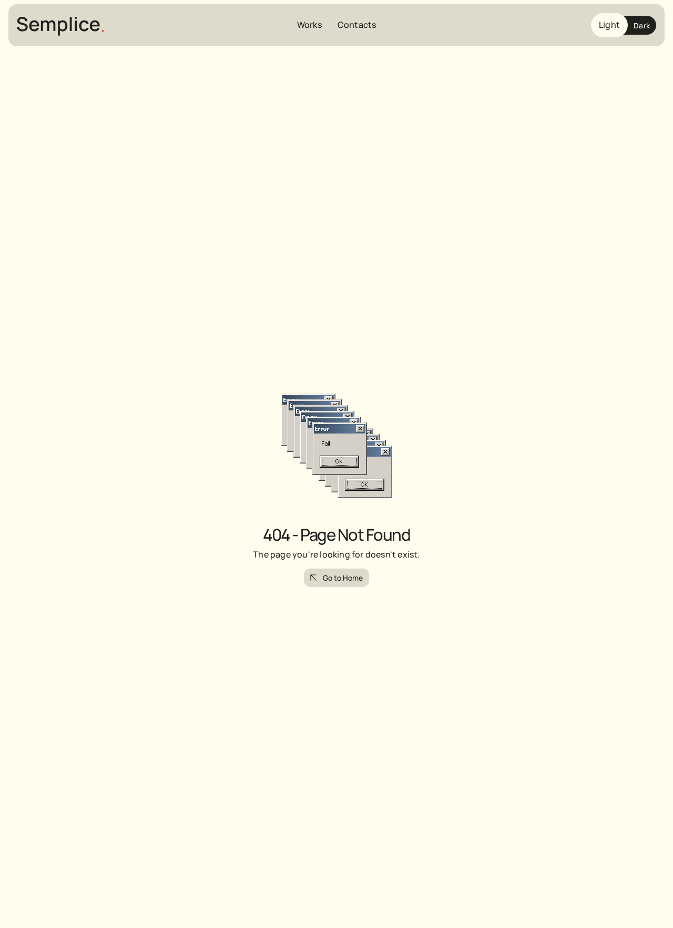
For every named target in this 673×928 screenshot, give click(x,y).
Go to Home (343, 578)
